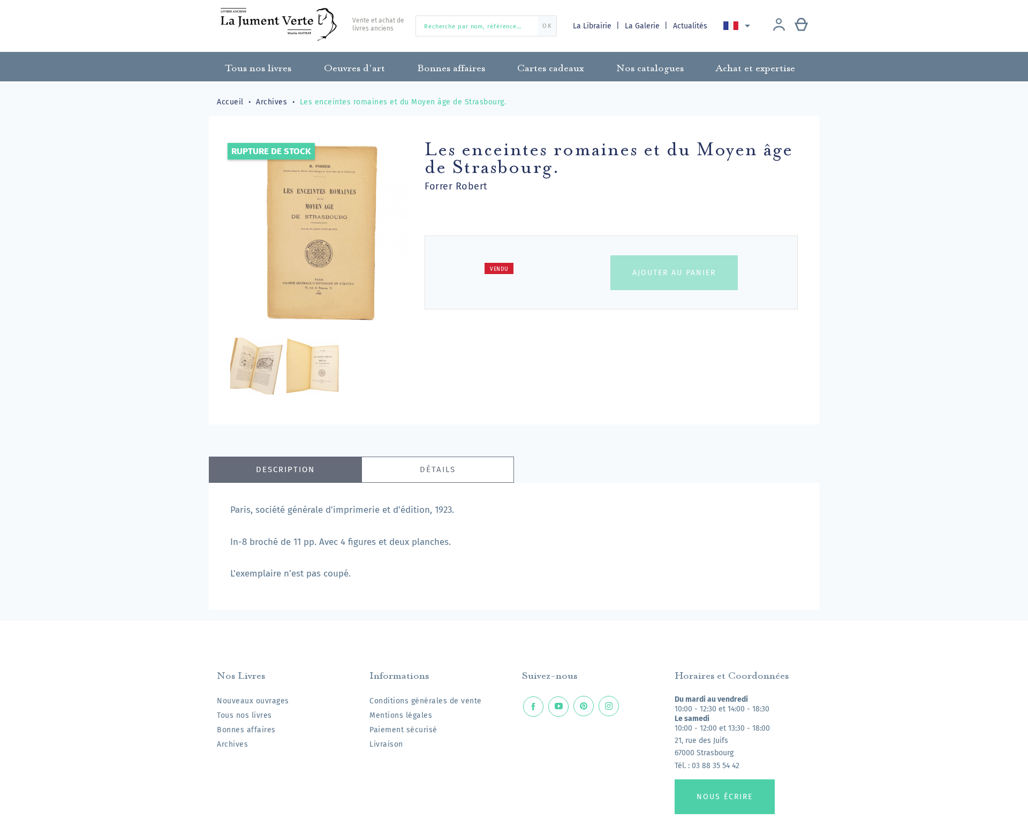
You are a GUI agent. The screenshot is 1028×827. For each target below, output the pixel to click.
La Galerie (643, 26)
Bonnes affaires (246, 729)
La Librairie (593, 26)
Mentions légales (400, 715)
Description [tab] (285, 469)
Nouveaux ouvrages (253, 700)
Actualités (690, 26)
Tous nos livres (244, 715)
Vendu (499, 269)
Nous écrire (725, 796)
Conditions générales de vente (425, 700)
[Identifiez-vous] (779, 25)
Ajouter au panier (674, 272)
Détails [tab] (438, 469)
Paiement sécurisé (403, 729)
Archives (232, 744)
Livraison (386, 744)
